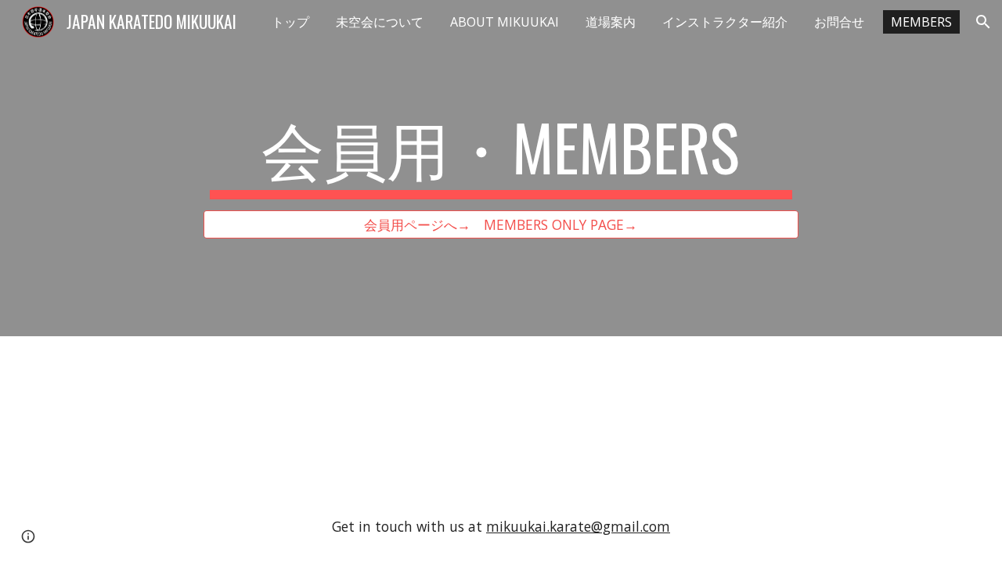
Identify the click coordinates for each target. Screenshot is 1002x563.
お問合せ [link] (839, 21)
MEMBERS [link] (921, 21)
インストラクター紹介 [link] (725, 21)
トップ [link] (290, 21)
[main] (501, 154)
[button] (983, 22)
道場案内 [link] (611, 21)
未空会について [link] (380, 21)
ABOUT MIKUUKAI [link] (504, 21)
